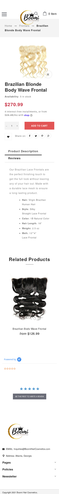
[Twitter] (36, 135)
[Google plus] (48, 135)
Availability (12, 96)
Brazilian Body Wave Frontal (29, 328)
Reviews (14, 158)
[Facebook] (29, 135)
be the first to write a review (29, 396)
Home (8, 25)
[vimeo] (42, 135)
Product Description (23, 151)
